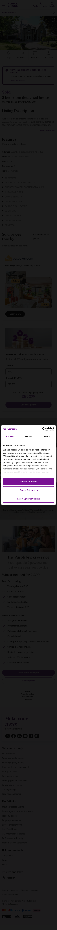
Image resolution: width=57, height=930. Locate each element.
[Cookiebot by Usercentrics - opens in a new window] (42, 429)
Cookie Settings (27, 490)
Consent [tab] (10, 436)
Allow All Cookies (28, 481)
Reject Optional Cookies (28, 499)
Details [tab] (28, 436)
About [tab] (47, 436)
